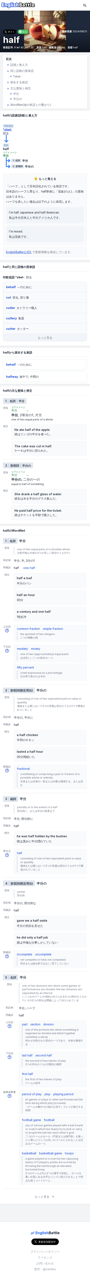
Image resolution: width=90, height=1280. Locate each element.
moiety (35, 648)
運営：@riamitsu (45, 1269)
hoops (69, 1153)
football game (31, 1120)
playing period (63, 1094)
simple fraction (53, 628)
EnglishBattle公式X (19, 252)
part (24, 1024)
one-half (29, 568)
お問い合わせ (45, 1263)
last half (27, 1055)
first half (27, 1074)
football (49, 1120)
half (19, 853)
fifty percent (25, 667)
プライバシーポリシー (45, 1251)
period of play (32, 1094)
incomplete (24, 954)
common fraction (28, 628)
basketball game (50, 1153)
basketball (29, 1153)
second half (43, 1055)
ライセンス (45, 1257)
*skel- (7, 129)
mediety (22, 648)
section (35, 1024)
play (47, 1094)
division (48, 1024)
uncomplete (43, 954)
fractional (23, 768)
